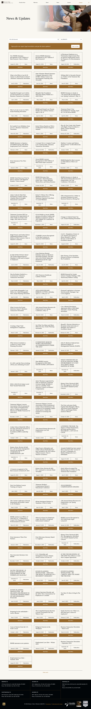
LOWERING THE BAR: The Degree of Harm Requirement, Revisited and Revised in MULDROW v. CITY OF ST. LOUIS (70, 429)
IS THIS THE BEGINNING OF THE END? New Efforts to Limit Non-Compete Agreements (70, 555)
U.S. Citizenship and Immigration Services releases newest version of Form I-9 (44, 555)
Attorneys (35, 2)
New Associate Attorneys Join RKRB (19, 555)
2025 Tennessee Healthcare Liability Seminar (43, 275)
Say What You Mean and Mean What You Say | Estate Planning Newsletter (45, 326)
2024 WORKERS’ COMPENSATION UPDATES (70, 486)
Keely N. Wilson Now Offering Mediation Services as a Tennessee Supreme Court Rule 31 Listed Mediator (45, 197)
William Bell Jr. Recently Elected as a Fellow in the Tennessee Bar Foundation (70, 76)
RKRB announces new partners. (19, 643)
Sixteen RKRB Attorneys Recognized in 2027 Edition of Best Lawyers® (45, 57)
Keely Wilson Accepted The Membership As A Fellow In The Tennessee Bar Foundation (70, 470)
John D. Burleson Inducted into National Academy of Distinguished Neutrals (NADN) (70, 344)
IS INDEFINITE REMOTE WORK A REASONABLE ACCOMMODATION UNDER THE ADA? (45, 344)
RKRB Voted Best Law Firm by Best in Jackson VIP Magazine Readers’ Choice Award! (19, 179)
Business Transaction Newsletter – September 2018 (70, 642)
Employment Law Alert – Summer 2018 (17, 658)
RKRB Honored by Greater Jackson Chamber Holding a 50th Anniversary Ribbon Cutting (70, 275)
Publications (76, 64)
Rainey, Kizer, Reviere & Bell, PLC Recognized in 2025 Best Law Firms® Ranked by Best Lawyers (70, 386)
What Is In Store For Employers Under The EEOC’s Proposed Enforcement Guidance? (45, 519)
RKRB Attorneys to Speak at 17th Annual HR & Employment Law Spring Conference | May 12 (70, 94)
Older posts (45, 672)
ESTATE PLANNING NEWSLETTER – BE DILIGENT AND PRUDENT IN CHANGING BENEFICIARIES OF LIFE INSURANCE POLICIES (19, 594)
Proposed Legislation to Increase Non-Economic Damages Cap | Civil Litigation (70, 292)
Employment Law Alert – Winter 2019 (45, 643)
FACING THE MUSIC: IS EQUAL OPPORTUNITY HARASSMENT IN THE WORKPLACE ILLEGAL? (18, 573)
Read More (20, 67)
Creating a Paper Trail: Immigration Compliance (17, 326)
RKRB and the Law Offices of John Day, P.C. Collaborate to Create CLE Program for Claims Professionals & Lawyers (19, 519)
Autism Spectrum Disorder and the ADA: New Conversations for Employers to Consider (45, 593)
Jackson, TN (35, 681)
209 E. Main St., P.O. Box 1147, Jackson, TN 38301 (42, 694)
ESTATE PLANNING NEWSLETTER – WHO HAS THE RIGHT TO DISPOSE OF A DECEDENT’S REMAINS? (45, 573)
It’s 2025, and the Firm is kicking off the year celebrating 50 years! (20, 363)
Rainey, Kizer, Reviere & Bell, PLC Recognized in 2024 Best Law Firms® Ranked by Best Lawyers (70, 537)
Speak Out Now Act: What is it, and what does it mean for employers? (70, 612)
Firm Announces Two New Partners (18, 161)
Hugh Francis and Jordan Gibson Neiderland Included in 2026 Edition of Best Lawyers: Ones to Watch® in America (20, 237)
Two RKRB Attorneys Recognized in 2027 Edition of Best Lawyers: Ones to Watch (19, 57)
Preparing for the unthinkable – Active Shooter (19, 612)
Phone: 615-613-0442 (67, 687)
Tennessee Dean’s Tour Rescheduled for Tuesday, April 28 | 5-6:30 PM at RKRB (70, 110)
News (58, 2)
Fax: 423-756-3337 (16, 696)
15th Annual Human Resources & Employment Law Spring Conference (71, 502)
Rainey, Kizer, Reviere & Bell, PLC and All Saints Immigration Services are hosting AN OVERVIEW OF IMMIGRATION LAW (19, 450)
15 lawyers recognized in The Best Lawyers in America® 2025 (19, 470)
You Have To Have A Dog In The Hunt (70, 593)
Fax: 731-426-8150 (46, 696)
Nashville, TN (65, 681)
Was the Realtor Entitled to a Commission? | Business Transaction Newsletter (18, 275)
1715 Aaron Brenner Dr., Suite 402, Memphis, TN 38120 (13, 684)
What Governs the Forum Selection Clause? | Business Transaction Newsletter (18, 309)
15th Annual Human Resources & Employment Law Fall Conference (45, 430)
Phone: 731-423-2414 (36, 696)
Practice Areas (22, 2)
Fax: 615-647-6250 (76, 687)
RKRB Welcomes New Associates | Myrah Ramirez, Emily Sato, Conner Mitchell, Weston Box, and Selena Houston (45, 179)
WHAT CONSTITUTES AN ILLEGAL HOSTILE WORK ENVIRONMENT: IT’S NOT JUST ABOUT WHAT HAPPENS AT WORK (69, 363)
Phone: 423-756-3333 (6, 696)
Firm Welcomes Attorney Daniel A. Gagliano (45, 537)
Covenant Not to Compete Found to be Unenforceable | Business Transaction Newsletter (45, 144)
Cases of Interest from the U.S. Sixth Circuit (19, 627)
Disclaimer (48, 704)
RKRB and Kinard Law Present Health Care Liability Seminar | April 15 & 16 (45, 110)
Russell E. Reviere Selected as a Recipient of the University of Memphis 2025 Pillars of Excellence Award (70, 327)
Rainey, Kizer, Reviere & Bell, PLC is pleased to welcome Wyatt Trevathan (45, 470)
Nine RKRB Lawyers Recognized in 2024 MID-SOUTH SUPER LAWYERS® (45, 363)
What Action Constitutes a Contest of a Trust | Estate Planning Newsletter (18, 344)
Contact (80, 2)
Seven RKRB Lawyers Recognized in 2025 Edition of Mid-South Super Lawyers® (45, 160)
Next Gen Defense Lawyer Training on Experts (18, 486)
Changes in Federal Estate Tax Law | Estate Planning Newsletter (70, 217)
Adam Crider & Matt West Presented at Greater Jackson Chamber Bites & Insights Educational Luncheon (18, 197)
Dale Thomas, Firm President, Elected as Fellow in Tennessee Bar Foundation (70, 257)
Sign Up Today (75, 46)
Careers (69, 2)
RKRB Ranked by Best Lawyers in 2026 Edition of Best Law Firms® (70, 161)
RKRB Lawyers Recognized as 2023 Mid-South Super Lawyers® (70, 519)
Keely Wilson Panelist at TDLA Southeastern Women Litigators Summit (45, 127)
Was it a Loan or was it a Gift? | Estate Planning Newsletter (19, 110)
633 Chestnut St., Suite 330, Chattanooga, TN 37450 (12, 694)
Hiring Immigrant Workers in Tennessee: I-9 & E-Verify (44, 502)
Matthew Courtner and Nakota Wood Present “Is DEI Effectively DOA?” (71, 144)
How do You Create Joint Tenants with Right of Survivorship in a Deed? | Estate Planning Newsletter (70, 127)
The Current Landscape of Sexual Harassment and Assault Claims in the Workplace (20, 502)
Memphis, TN (5, 681)
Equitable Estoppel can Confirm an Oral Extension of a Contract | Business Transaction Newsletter (20, 94)
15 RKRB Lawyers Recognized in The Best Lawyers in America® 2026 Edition (45, 237)
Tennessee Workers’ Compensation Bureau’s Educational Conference (43, 486)
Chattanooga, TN (6, 692)
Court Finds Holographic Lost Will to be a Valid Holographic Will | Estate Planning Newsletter (20, 292)
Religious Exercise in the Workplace (43, 627)
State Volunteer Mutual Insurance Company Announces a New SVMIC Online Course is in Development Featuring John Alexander (45, 77)
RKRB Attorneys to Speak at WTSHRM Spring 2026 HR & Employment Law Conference (19, 144)
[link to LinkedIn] (4, 704)
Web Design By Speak (57, 704)
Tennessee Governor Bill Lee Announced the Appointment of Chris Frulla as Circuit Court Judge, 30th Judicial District (19, 217)
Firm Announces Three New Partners (18, 537)
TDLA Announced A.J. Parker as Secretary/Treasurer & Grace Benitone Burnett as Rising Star (70, 197)
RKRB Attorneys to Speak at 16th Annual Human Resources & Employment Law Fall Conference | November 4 (71, 179)
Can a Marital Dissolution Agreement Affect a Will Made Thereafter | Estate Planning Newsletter (70, 309)
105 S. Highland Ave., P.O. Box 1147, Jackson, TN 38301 (43, 684)
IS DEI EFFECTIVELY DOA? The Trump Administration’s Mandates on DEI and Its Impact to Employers (19, 257)
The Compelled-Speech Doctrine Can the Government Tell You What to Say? (45, 612)
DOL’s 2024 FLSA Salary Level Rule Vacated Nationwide (19, 384)
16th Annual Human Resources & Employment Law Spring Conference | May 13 (45, 309)
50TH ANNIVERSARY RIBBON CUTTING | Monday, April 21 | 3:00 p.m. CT (45, 292)
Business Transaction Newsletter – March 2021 (70, 627)
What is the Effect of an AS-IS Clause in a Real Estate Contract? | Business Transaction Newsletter (20, 76)
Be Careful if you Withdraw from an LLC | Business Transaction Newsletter (20, 127)
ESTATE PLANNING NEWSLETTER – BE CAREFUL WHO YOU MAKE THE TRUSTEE (70, 573)
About (47, 2)
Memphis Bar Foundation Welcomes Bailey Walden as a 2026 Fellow (44, 94)
